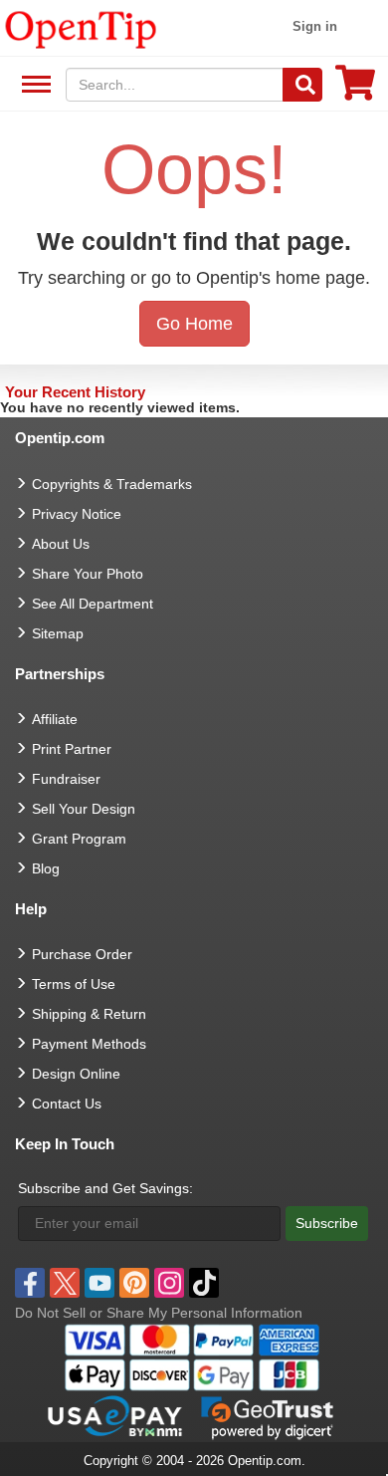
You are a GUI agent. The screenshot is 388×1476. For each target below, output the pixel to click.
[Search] (302, 85)
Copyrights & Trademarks (112, 484)
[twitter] (65, 1283)
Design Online (76, 1074)
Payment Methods (89, 1044)
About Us (61, 544)
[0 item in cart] (355, 89)
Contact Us (66, 1103)
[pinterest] (134, 1283)
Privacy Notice (76, 514)
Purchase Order (82, 954)
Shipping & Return (89, 1014)
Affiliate (55, 719)
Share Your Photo (87, 574)
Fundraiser (66, 779)
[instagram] (169, 1283)
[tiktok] (204, 1283)
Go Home (194, 324)
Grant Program (79, 839)
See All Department (33, 85)
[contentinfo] (81, 28)
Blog (46, 868)
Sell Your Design (83, 809)
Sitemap (58, 633)
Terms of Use (73, 984)
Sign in (314, 26)
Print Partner (71, 749)
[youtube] (99, 1283)
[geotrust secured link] (267, 1416)
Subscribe (326, 1223)
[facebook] (30, 1283)
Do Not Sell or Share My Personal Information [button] (158, 1313)
